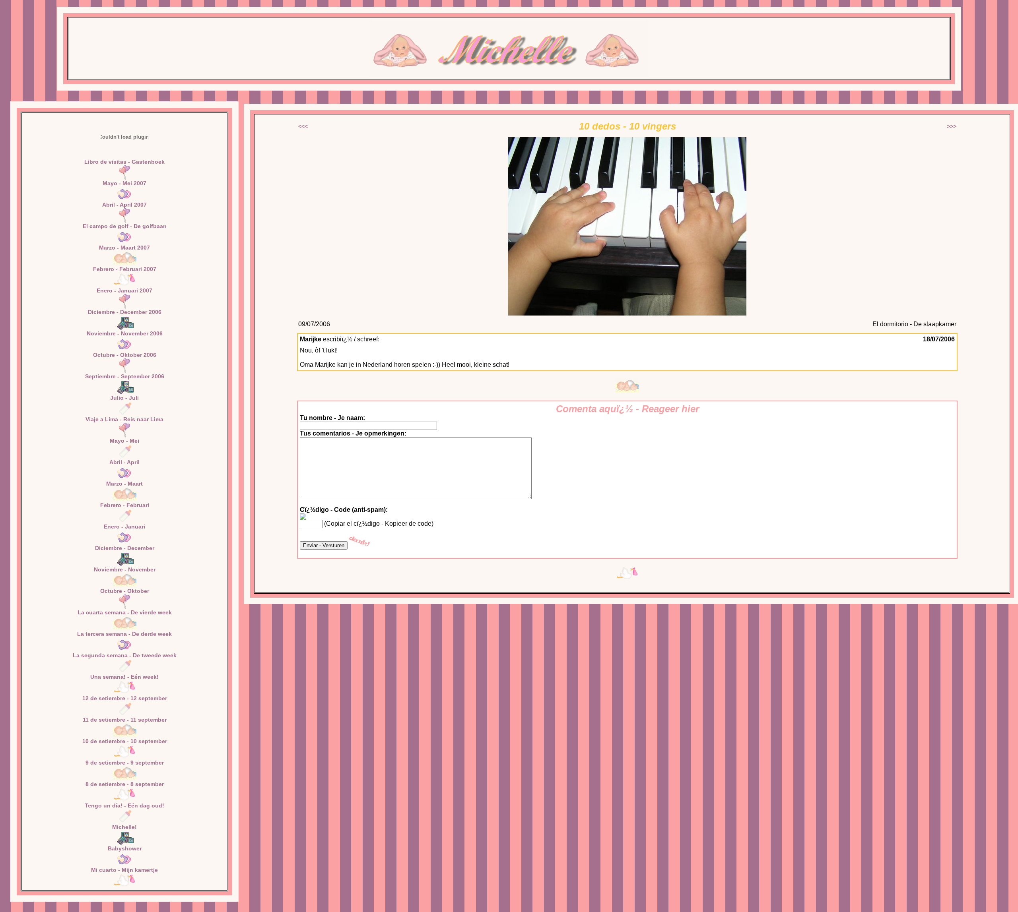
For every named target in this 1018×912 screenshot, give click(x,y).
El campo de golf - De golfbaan (125, 226)
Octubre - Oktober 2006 (124, 355)
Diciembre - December (124, 548)
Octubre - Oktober (124, 591)
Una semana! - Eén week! (124, 677)
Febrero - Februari (124, 505)
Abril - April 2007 (124, 204)
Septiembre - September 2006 (124, 376)
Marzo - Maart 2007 (124, 247)
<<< (303, 126)
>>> (951, 126)
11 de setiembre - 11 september (125, 719)
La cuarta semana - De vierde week (125, 612)
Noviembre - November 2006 (125, 333)
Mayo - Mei (124, 441)
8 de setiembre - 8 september (124, 784)
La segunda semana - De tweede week (125, 655)
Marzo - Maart (124, 483)
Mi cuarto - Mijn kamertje (124, 870)
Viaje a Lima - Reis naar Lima (124, 419)
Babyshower (125, 848)
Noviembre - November (124, 569)
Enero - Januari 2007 (124, 290)
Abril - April (124, 462)
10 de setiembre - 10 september (124, 741)
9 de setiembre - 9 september (124, 762)
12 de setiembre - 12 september (124, 698)
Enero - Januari (124, 526)
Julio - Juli (124, 398)
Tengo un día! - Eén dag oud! (124, 805)
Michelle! (124, 827)
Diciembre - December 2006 (124, 312)
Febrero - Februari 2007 (124, 269)
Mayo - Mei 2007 (124, 183)
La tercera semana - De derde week (124, 634)
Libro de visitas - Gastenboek (124, 162)
